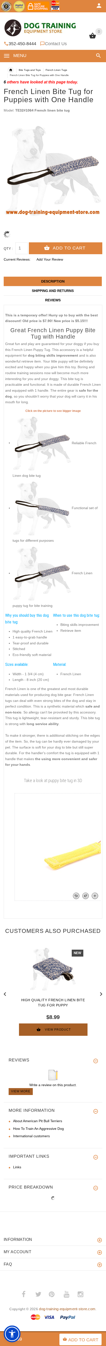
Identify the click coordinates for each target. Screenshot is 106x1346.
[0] (92, 38)
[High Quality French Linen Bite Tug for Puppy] (53, 968)
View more (20, 1091)
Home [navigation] (10, 70)
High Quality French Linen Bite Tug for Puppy (53, 1002)
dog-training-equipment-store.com (67, 1309)
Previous (5, 994)
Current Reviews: (17, 259)
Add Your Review (49, 259)
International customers (31, 1136)
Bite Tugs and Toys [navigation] (30, 70)
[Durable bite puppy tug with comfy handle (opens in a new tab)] (42, 508)
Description (53, 281)
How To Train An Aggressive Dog (38, 1129)
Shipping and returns (53, 291)
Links (17, 1167)
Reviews (53, 300)
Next (101, 994)
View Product (58, 1029)
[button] (97, 55)
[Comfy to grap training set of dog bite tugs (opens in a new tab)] (42, 443)
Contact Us (56, 43)
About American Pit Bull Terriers (37, 1121)
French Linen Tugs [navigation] (56, 70)
